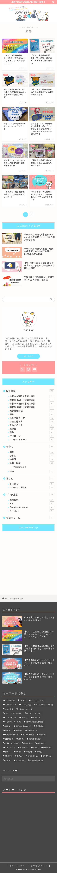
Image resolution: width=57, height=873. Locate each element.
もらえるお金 (31, 425)
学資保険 (28, 743)
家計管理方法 (31, 411)
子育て (29, 446)
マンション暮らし (31, 487)
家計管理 (29, 391)
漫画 (18, 752)
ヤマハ (36, 717)
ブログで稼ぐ (10, 717)
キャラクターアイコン (44, 705)
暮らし (29, 478)
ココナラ (9, 709)
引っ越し (31, 484)
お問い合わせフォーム (39, 866)
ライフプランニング (13, 722)
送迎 (7, 760)
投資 (7, 752)
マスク (24, 717)
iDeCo (23, 700)
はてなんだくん (37, 700)
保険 (31, 432)
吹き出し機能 (28, 734)
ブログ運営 (29, 494)
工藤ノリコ (10, 747)
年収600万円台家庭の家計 (31, 407)
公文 (7, 730)
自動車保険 (33, 756)
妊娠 (21, 739)
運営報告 (31, 500)
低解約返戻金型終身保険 (35, 722)
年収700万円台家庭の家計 (31, 404)
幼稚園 (31, 459)
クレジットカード (31, 439)
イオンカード (10, 705)
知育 (31, 452)
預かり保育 (20, 760)
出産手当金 (32, 730)
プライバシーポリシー (18, 866)
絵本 (31, 471)
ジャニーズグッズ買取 (13, 713)
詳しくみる (28, 356)
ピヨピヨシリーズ (34, 713)
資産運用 (47, 756)
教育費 (31, 429)
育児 (20, 756)
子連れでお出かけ (12, 743)
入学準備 (40, 726)
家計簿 (41, 743)
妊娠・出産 (31, 463)
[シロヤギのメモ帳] (28, 19)
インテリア (26, 705)
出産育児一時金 (11, 734)
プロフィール (29, 518)
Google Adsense (31, 507)
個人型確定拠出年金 (23, 726)
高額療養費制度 (36, 760)
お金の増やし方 (31, 418)
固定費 (42, 734)
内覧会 (18, 730)
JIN (31, 503)
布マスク (24, 747)
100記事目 (9, 700)
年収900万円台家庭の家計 (31, 396)
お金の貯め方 (31, 422)
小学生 (31, 456)
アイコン (31, 511)
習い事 (8, 756)
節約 (31, 414)
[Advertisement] (28, 562)
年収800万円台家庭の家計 (31, 400)
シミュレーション (25, 709)
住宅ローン (31, 436)
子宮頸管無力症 (20, 467)
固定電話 (9, 739)
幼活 (35, 747)
